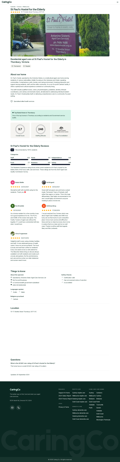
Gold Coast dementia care (80, 419)
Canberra (99, 393)
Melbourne (26, 6)
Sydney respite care (78, 393)
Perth (90, 408)
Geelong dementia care (79, 416)
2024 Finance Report (65, 399)
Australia (13, 6)
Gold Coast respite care (79, 402)
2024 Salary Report (65, 396)
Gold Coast (92, 402)
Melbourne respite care (79, 396)
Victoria (19, 6)
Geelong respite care (78, 399)
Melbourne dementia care (80, 413)
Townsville (99, 405)
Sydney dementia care (79, 410)
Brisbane (92, 399)
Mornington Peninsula (103, 420)
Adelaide (92, 405)
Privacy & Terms (64, 407)
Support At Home (64, 393)
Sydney (91, 393)
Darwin (98, 408)
